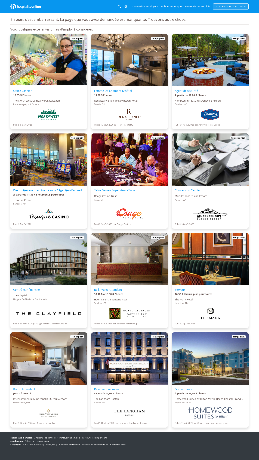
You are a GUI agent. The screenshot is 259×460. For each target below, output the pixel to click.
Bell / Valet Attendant (108, 290)
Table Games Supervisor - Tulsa (114, 190)
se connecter (51, 437)
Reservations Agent (107, 389)
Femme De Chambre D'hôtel (113, 91)
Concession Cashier (188, 190)
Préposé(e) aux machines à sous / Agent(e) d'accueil (47, 190)
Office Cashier (22, 91)
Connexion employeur (145, 6)
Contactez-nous (118, 444)
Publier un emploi (171, 6)
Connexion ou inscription (231, 6)
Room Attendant (24, 389)
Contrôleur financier (26, 290)
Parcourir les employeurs (94, 437)
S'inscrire (38, 437)
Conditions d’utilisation (69, 444)
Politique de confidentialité (95, 444)
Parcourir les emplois (197, 6)
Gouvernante (183, 389)
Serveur (180, 290)
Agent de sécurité (186, 91)
